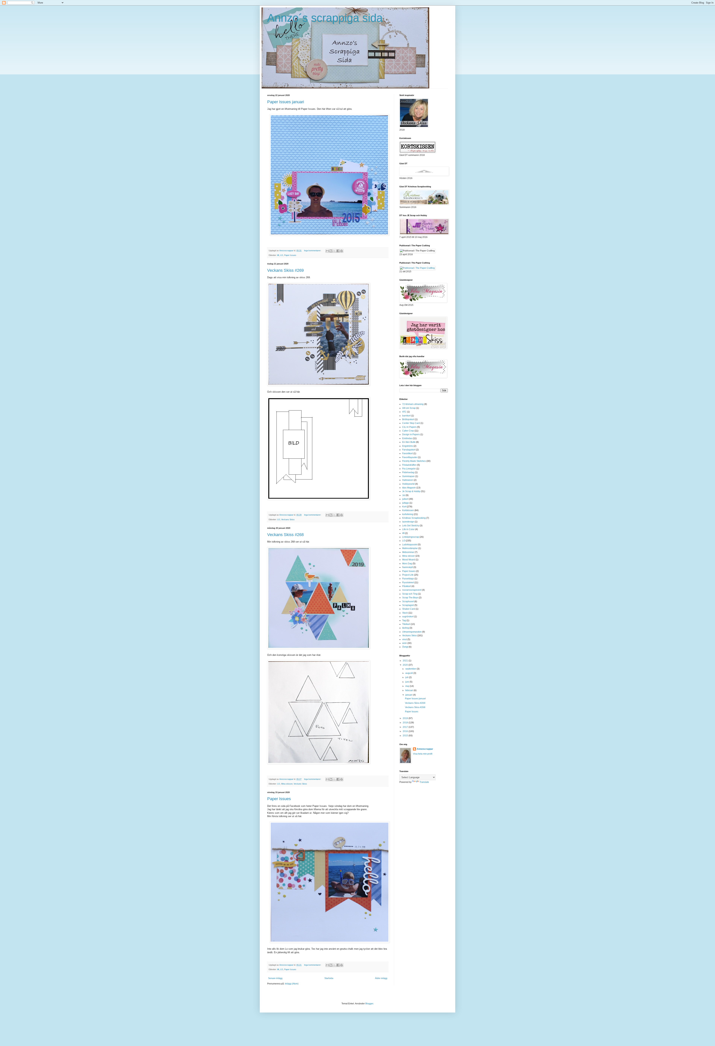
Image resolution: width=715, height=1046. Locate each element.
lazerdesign (408, 521)
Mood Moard (408, 559)
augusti (409, 673)
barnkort (406, 415)
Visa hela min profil (422, 754)
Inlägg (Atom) (291, 983)
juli (407, 677)
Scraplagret (408, 605)
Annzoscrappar (425, 749)
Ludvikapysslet (409, 544)
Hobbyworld (408, 484)
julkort (405, 499)
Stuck (405, 613)
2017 (406, 727)
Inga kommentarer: (313, 250)
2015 (406, 735)
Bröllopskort (408, 419)
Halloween (407, 480)
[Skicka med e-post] (327, 251)
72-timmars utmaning (413, 404)
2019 (406, 718)
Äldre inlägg (381, 978)
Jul (403, 495)
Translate (424, 782)
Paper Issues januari (285, 102)
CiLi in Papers (409, 427)
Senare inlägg (275, 978)
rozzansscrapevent (411, 590)
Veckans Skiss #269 (285, 270)
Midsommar (408, 552)
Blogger (369, 1003)
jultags (405, 503)
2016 (406, 731)
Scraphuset (408, 601)
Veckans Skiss (288, 519)
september (411, 669)
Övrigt (405, 647)
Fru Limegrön (409, 468)
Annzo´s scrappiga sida (325, 18)
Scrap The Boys (410, 597)
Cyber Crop (408, 430)
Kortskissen (408, 510)
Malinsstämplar (410, 548)
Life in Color (408, 529)
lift (278, 255)
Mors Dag (407, 563)
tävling (405, 628)
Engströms (407, 446)
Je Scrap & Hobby (411, 491)
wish (404, 643)
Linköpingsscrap (410, 537)
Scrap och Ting (409, 594)
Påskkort (406, 586)
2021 (406, 660)
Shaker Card (408, 609)
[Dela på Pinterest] (341, 251)
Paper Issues (290, 255)
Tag (404, 620)
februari (409, 690)
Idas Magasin (409, 487)
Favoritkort (407, 453)
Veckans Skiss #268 (285, 534)
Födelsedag (408, 472)
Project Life (408, 575)
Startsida (328, 978)
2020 (406, 665)
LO (281, 255)
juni (407, 682)
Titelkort (406, 624)
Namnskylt (407, 567)
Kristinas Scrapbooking (414, 518)
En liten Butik (408, 442)
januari (409, 695)
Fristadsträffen (409, 465)
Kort (404, 506)
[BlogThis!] (331, 251)
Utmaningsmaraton (412, 632)
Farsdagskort (408, 449)
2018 (406, 722)
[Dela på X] (334, 251)
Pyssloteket (408, 582)
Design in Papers (411, 434)
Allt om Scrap (409, 408)
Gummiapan (408, 476)
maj (407, 686)
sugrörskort (408, 616)
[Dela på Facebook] (338, 251)
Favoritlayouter (409, 457)
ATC (404, 411)
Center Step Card (411, 423)
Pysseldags (408, 578)
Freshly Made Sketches (414, 461)
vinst (404, 639)
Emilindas (407, 438)
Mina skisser (287, 784)
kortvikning (407, 514)
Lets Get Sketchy (410, 525)
